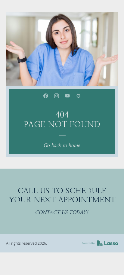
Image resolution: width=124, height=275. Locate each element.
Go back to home (61, 145)
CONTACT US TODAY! (61, 212)
